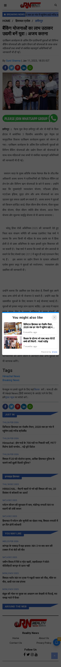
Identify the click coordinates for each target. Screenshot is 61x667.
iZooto (54, 352)
